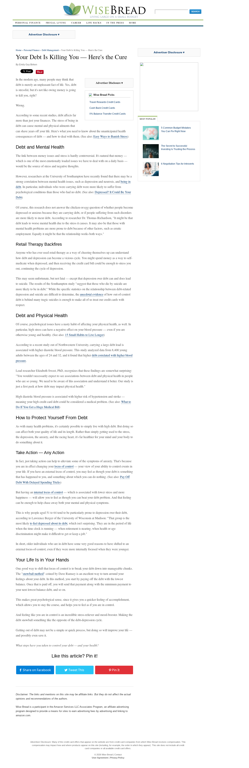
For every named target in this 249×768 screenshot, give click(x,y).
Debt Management (50, 50)
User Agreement (100, 758)
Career (76, 22)
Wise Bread (107, 754)
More (132, 22)
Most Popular (147, 119)
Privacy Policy (117, 758)
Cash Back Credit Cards (102, 108)
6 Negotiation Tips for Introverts (177, 163)
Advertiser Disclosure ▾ (44, 34)
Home (18, 50)
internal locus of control (48, 492)
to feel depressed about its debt (48, 523)
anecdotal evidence (91, 294)
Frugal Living (56, 22)
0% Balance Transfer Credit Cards (107, 113)
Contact (118, 754)
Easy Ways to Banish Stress (110, 136)
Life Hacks (94, 22)
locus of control (64, 466)
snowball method (33, 574)
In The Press (115, 22)
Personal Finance (28, 22)
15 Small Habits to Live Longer (84, 335)
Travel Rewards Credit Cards (104, 102)
